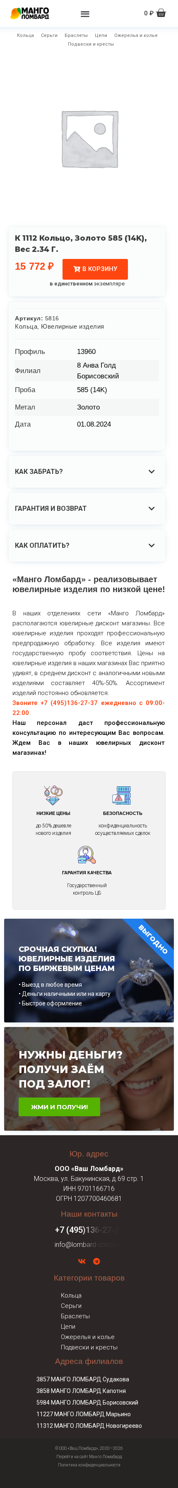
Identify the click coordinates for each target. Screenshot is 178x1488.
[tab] (87, 471)
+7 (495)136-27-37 (89, 1230)
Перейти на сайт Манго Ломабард (89, 1456)
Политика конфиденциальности (89, 1465)
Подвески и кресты (91, 44)
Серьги (49, 35)
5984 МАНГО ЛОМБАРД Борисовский (87, 1402)
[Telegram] (96, 1261)
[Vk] (81, 1261)
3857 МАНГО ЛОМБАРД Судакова (82, 1379)
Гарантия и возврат (51, 508)
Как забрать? (39, 472)
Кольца (25, 35)
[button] (85, 13)
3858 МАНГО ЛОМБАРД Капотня (81, 1391)
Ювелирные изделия (72, 326)
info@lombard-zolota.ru (89, 1245)
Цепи (101, 35)
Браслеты (76, 35)
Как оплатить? (42, 545)
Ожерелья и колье (136, 35)
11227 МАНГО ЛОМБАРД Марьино (83, 1414)
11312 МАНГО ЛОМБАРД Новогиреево (89, 1425)
